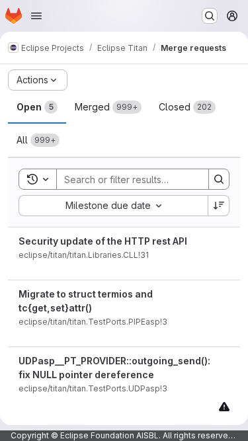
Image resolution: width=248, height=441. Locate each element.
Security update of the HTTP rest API (103, 241)
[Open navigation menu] (36, 15)
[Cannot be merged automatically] (224, 406)
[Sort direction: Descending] (218, 205)
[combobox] (113, 205)
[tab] (37, 107)
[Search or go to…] (210, 16)
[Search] (218, 179)
